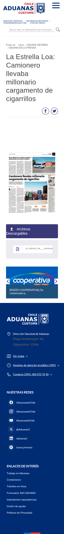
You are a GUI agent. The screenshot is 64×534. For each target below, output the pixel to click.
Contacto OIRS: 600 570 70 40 (31, 374)
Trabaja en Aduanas (18, 473)
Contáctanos (14, 479)
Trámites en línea (16, 486)
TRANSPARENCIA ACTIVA (14, 23)
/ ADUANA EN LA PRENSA (22, 47)
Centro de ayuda (16, 506)
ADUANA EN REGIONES (37, 21)
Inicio (21, 45)
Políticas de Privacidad (19, 512)
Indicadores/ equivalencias (22, 499)
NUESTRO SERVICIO (13, 21)
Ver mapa (18, 356)
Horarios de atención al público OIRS (34, 365)
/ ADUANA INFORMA (37, 45)
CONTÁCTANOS (37, 23)
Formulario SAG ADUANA (21, 493)
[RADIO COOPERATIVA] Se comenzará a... (26, 291)
